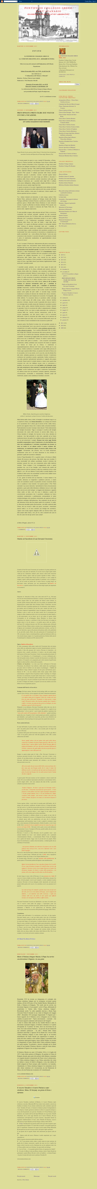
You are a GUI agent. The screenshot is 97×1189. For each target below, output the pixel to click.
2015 (62, 260)
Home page (37, 1176)
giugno (64, 307)
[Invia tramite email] (31, 104)
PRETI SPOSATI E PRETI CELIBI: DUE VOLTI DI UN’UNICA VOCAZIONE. (35, 114)
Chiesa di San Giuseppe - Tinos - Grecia (69, 112)
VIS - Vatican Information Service (67, 224)
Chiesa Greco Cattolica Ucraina (67, 124)
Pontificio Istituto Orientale (66, 183)
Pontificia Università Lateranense (67, 180)
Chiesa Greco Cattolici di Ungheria (68, 129)
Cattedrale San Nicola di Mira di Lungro (69, 104)
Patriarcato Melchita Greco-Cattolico (68, 156)
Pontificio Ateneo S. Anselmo (66, 176)
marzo (64, 315)
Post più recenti (21, 1176)
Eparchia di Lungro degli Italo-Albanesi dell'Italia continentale (69, 134)
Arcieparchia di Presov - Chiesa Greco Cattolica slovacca (68, 101)
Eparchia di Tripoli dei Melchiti (67, 145)
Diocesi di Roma (63, 174)
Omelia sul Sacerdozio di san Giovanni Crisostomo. (35, 539)
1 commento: (22, 529)
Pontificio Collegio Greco (69, 55)
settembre (65, 300)
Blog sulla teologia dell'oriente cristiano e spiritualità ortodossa (69, 192)
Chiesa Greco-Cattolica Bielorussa (68, 131)
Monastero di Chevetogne (65, 207)
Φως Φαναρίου (63, 226)
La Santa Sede (62, 197)
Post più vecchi (52, 1176)
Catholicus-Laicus (63, 195)
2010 (62, 325)
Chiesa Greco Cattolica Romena (67, 118)
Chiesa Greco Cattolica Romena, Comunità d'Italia (67, 121)
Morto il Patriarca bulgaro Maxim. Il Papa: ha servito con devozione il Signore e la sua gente (35, 957)
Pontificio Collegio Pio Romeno (67, 166)
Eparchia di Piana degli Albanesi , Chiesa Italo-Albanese (67, 138)
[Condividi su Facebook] (36, 104)
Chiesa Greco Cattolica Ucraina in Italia (69, 127)
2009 (62, 328)
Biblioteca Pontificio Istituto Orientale (69, 185)
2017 (62, 257)
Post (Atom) (26, 1180)
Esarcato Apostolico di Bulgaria (67, 147)
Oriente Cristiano (63, 215)
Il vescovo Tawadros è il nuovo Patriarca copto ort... (70, 294)
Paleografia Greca (63, 217)
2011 (62, 323)
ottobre (64, 298)
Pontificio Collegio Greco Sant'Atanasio (49, 9)
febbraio (64, 317)
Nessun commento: (24, 103)
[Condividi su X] (34, 104)
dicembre (64, 269)
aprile (64, 312)
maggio (64, 310)
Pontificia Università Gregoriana (67, 178)
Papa (21, 1123)
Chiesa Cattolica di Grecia (65, 110)
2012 (62, 267)
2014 (62, 262)
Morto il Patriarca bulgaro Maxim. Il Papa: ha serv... (70, 289)
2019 (62, 255)
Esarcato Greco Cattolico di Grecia (68, 153)
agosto (64, 303)
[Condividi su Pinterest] (38, 104)
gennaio (64, 320)
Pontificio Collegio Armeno (66, 164)
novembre (65, 272)
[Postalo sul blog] (32, 104)
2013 (62, 264)
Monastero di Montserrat (65, 209)
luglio (64, 305)
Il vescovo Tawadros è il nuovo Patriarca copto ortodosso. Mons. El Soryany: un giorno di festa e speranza (34, 1090)
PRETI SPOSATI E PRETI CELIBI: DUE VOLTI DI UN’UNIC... (69, 280)
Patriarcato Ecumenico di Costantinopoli (65, 220)
